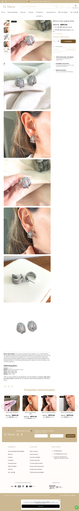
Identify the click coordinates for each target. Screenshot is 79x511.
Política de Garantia (36, 469)
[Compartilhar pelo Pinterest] (12, 387)
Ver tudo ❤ (74, 12)
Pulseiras (39, 12)
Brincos (23, 12)
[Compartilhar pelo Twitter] (8, 387)
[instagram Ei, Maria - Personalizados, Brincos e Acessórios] (2, 1)
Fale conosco (34, 451)
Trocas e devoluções (36, 463)
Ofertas (10, 469)
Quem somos (34, 454)
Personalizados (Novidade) (16, 451)
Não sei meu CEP (57, 52)
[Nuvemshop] (65, 495)
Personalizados (13, 12)
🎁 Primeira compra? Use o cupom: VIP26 (39, 1)
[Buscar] (57, 6)
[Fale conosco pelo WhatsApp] (76, 507)
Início (3, 12)
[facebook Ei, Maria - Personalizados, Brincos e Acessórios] (5, 1)
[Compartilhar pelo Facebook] (5, 387)
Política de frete (35, 460)
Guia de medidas (35, 457)
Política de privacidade (37, 472)
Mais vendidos (63, 12)
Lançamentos (51, 12)
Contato (39, 16)
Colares (30, 12)
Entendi (40, 506)
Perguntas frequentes (37, 466)
